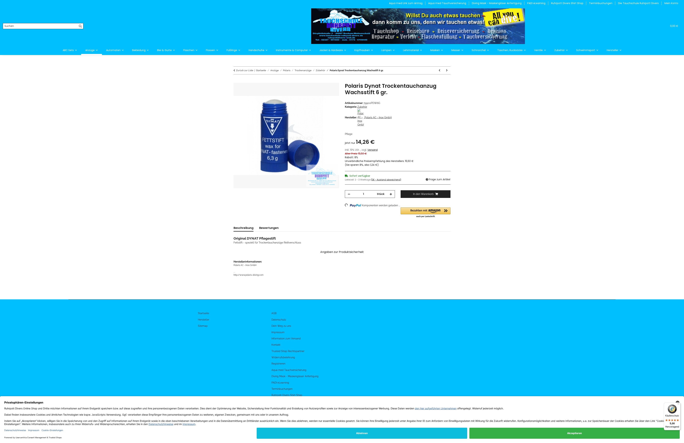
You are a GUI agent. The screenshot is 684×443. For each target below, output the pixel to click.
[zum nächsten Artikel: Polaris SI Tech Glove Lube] (446, 70)
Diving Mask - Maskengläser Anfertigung (497, 3)
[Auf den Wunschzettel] (332, 89)
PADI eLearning (536, 3)
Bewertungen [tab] (269, 228)
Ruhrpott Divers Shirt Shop (567, 3)
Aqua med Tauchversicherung (447, 3)
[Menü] (678, 405)
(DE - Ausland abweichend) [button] (386, 179)
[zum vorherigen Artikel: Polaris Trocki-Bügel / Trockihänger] (439, 70)
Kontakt (275, 344)
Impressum (277, 332)
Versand (372, 150)
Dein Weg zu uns (281, 325)
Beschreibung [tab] (243, 228)
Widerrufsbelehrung (283, 357)
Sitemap (203, 325)
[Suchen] (80, 26)
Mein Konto (671, 3)
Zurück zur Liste (244, 70)
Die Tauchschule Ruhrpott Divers (638, 3)
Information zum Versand (286, 338)
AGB (273, 313)
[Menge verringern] (349, 194)
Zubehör (362, 106)
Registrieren (278, 363)
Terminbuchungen (600, 3)
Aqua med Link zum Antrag (406, 3)
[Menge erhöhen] (391, 194)
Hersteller (203, 319)
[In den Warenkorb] (236, 81)
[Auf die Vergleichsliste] (322, 89)
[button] (648, 26)
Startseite (203, 313)
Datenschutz (278, 319)
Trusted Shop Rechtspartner (287, 351)
